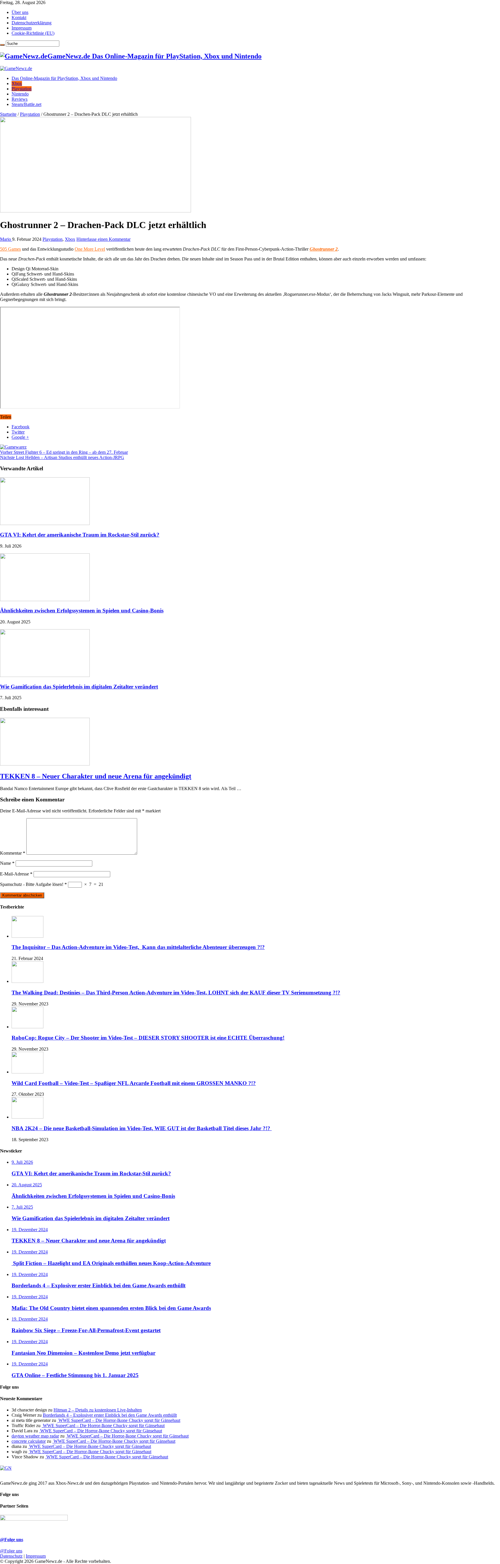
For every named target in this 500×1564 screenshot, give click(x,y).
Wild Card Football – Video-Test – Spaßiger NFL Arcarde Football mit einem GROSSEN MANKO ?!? (134, 1083)
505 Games (10, 249)
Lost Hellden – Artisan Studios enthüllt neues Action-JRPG (62, 457)
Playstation (22, 88)
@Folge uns (11, 1539)
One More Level (90, 249)
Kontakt (19, 17)
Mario (6, 239)
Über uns (20, 12)
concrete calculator (29, 1441)
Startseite (8, 114)
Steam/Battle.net (26, 104)
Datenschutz (11, 1556)
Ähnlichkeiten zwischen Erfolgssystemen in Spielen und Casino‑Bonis (81, 610)
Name (7, 863)
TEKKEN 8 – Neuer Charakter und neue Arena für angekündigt (95, 776)
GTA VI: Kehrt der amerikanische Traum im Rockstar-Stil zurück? (79, 535)
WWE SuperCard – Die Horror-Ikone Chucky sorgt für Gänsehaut (118, 1420)
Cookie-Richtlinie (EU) (33, 33)
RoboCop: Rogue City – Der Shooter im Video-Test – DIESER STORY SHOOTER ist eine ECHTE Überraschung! (148, 1038)
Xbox (17, 83)
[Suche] (2, 45)
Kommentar (12, 853)
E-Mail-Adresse (16, 873)
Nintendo (20, 93)
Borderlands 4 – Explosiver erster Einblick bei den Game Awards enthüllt (110, 1415)
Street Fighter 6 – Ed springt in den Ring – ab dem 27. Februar (64, 452)
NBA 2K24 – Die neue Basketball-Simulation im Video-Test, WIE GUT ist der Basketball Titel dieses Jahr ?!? (142, 1128)
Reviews (19, 99)
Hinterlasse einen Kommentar (103, 239)
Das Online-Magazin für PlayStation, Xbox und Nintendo (64, 78)
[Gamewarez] (13, 447)
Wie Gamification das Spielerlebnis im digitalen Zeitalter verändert (79, 687)
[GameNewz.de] (16, 68)
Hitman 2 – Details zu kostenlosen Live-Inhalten (98, 1409)
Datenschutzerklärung (32, 22)
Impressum (22, 27)
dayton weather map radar (35, 1435)
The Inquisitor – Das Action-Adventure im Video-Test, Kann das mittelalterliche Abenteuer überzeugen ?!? (138, 947)
